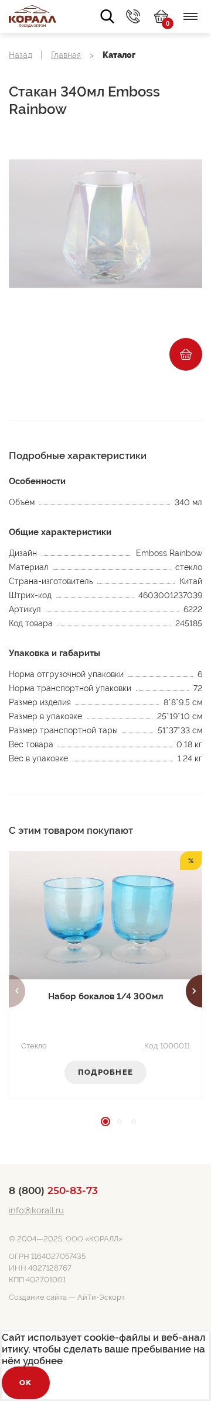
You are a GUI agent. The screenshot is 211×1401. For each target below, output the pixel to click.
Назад (20, 55)
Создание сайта (38, 1297)
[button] (17, 991)
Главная (66, 55)
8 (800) (53, 1190)
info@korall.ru (36, 1210)
